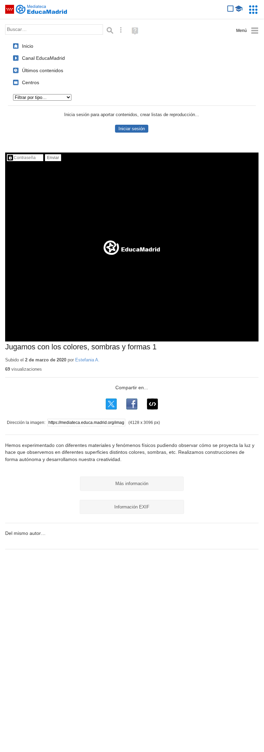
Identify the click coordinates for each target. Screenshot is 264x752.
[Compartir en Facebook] (131, 404)
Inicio (27, 46)
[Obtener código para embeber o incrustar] (152, 404)
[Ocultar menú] (247, 30)
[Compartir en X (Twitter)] (111, 404)
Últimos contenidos (42, 70)
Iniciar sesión (131, 128)
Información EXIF (131, 506)
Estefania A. (87, 359)
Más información (131, 483)
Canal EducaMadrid (43, 58)
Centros (30, 82)
